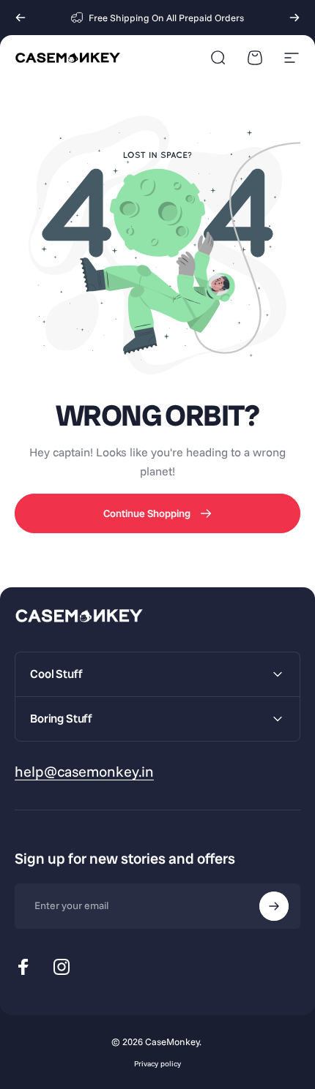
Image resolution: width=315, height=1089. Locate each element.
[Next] (294, 17)
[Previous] (20, 17)
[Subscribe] (274, 906)
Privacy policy (157, 1064)
